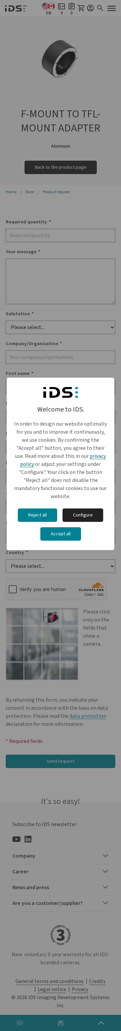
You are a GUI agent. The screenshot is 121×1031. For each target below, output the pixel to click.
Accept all (61, 534)
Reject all (37, 515)
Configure (83, 515)
